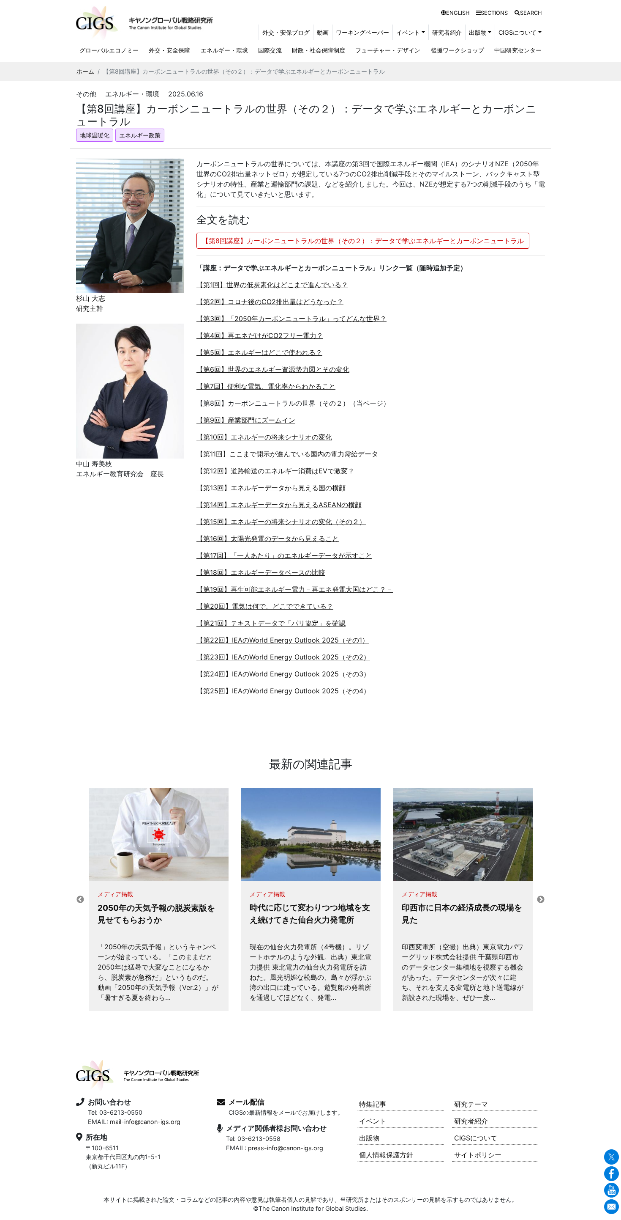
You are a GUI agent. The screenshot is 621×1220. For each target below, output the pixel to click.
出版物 (369, 1138)
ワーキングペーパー (362, 32)
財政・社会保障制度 (318, 50)
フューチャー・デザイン (387, 50)
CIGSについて (475, 1138)
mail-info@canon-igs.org (145, 1121)
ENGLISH (457, 13)
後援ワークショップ (457, 50)
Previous (80, 900)
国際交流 (270, 50)
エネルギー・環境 (224, 50)
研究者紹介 (447, 32)
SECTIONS (494, 13)
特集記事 (372, 1104)
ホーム (85, 71)
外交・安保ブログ (286, 32)
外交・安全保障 (169, 50)
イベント (372, 1121)
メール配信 (246, 1102)
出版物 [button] (478, 32)
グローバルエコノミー (109, 50)
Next (541, 900)
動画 (323, 32)
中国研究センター (518, 50)
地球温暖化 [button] (94, 135)
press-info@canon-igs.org (285, 1147)
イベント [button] (408, 32)
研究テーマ (471, 1104)
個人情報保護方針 (386, 1155)
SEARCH (531, 13)
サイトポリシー (477, 1155)
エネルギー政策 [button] (140, 135)
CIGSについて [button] (517, 32)
